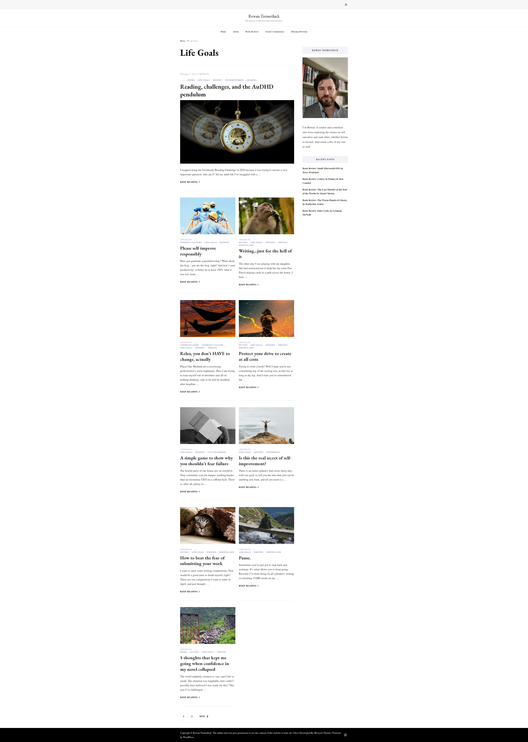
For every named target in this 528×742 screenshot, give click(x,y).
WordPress (188, 737)
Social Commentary (275, 31)
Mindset (217, 80)
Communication (189, 345)
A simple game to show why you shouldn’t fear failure (206, 461)
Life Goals (204, 80)
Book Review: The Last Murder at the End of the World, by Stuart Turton (324, 191)
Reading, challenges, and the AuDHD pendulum (226, 90)
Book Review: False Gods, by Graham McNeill (322, 212)
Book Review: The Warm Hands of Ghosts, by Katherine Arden (324, 202)
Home (223, 31)
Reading (252, 80)
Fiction (243, 242)
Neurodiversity (234, 80)
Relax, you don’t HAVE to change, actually (205, 356)
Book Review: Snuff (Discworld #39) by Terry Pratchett (322, 170)
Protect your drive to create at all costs (265, 356)
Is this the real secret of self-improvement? (265, 461)
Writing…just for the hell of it (265, 254)
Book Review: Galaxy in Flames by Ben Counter (322, 181)
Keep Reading (189, 181)
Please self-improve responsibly (198, 251)
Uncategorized (217, 452)
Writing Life (246, 245)
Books (191, 80)
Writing (283, 242)
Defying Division (299, 31)
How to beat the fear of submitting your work (202, 561)
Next (202, 716)
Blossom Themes (322, 732)
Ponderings (273, 452)
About (236, 31)
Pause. (245, 558)
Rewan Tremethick (264, 16)
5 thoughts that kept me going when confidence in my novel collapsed (204, 663)
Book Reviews (252, 31)
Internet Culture (191, 242)
